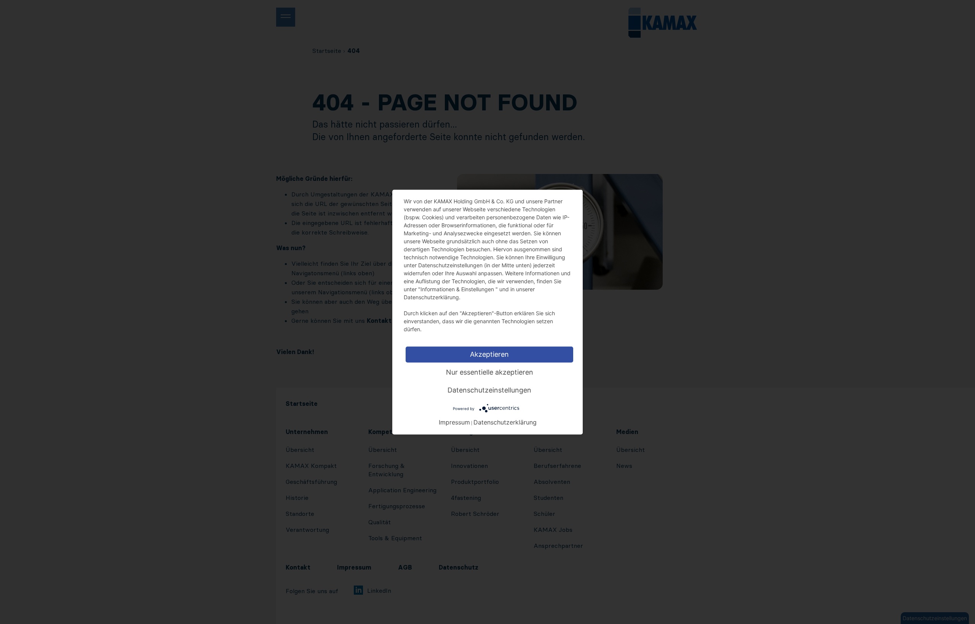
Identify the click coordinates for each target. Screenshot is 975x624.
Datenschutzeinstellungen (489, 390)
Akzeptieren (489, 354)
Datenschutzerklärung (505, 422)
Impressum (454, 422)
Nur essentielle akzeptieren (489, 372)
